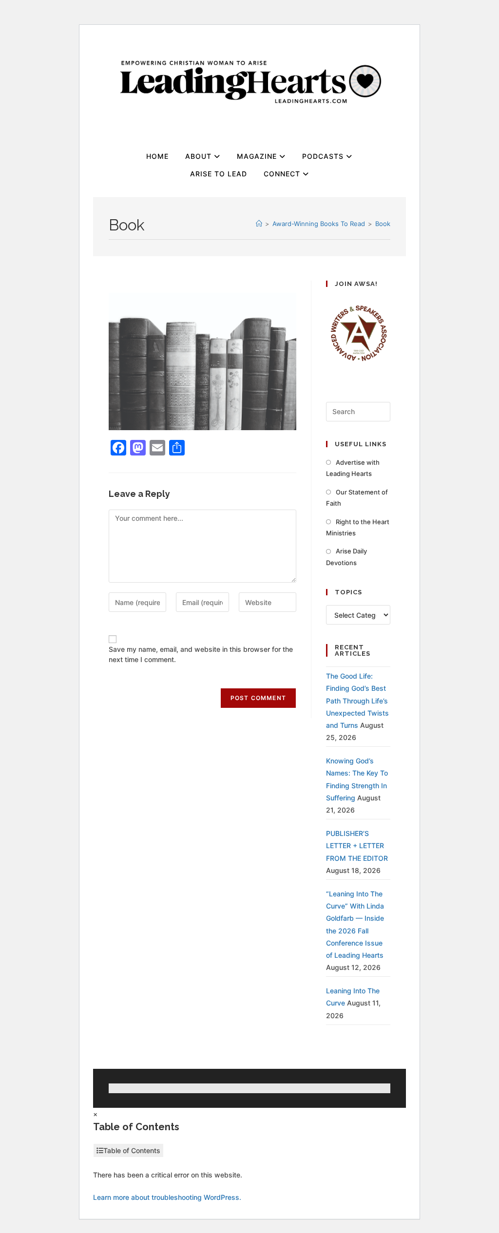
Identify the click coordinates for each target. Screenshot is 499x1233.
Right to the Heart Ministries (357, 527)
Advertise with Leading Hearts (353, 467)
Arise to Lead (218, 174)
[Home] (259, 224)
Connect (283, 174)
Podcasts (324, 156)
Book (382, 224)
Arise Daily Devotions (346, 556)
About (199, 156)
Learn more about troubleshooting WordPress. (167, 1197)
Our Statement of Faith (357, 497)
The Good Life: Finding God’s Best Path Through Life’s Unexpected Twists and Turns (357, 700)
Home (157, 156)
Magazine (258, 156)
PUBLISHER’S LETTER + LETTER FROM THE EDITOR (357, 845)
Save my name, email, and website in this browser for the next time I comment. (201, 654)
